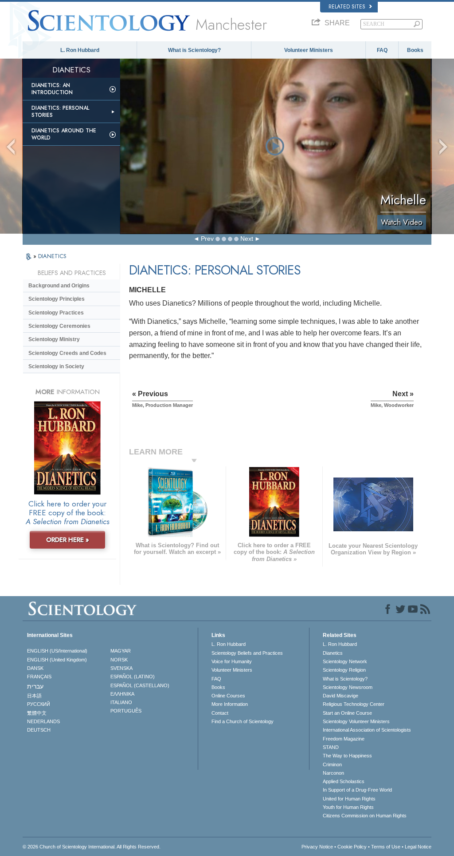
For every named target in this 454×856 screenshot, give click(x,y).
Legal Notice (418, 846)
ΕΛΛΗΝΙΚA (122, 694)
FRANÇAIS (39, 676)
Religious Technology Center (353, 704)
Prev (207, 238)
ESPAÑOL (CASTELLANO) (139, 685)
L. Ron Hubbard (79, 50)
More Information (229, 704)
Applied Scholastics (343, 781)
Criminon (332, 764)
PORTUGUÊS (125, 710)
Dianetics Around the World (63, 134)
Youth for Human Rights (348, 807)
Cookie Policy (352, 846)
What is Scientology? (194, 50)
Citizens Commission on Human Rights (365, 815)
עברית (35, 686)
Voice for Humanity (231, 661)
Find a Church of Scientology (242, 721)
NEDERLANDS (43, 721)
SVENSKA (121, 668)
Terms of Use (385, 846)
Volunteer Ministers (308, 50)
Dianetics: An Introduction (52, 88)
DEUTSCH (39, 730)
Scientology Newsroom (347, 687)
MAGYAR (120, 650)
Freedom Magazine (343, 738)
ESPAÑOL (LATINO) (132, 676)
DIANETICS (52, 256)
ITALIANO (121, 702)
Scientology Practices (56, 313)
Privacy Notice (317, 846)
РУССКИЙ (38, 704)
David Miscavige (340, 695)
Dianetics (333, 653)
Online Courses (228, 695)
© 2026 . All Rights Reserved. (91, 846)
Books (415, 50)
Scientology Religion (344, 670)
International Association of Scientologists (367, 730)
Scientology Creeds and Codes (67, 353)
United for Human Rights (349, 798)
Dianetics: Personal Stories (60, 111)
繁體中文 (37, 713)
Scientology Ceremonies (59, 326)
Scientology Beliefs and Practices (247, 653)
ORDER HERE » (67, 539)
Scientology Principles (56, 299)
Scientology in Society (56, 366)
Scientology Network (345, 661)
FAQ (382, 50)
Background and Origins (59, 286)
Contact (219, 713)
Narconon (333, 773)
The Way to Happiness (347, 755)
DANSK (35, 668)
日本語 (34, 695)
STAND (331, 747)
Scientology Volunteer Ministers (356, 721)
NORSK (119, 659)
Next (246, 238)
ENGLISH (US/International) (57, 650)
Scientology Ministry (54, 339)
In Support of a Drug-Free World (357, 789)
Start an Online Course (347, 713)
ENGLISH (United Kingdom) (57, 659)
